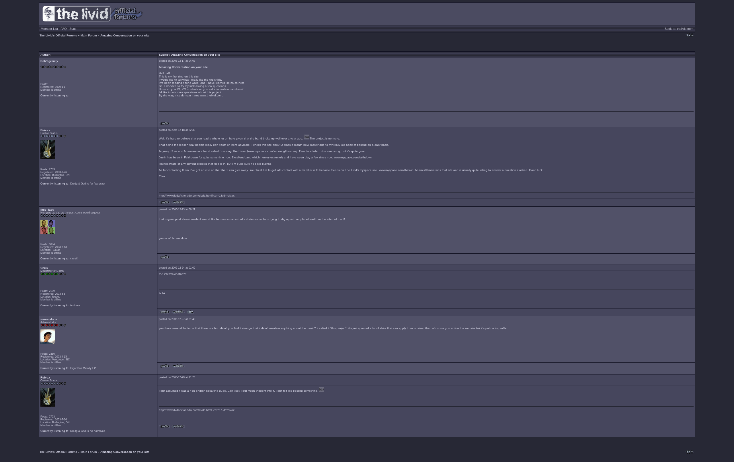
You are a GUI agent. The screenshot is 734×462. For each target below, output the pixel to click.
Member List (49, 28)
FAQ (63, 28)
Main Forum (89, 35)
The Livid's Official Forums (58, 35)
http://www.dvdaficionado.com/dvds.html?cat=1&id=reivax (197, 195)
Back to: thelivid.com (679, 28)
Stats (73, 28)
